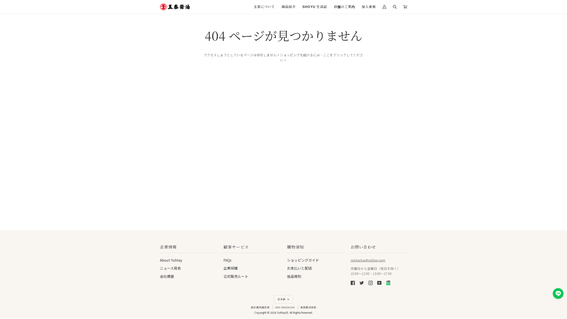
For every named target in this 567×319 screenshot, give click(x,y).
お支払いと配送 (299, 268)
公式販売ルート (235, 276)
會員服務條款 (308, 307)
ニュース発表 (170, 268)
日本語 (282, 299)
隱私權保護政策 (260, 307)
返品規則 (294, 276)
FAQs (227, 260)
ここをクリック (334, 55)
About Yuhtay (171, 260)
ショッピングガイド (303, 260)
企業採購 (230, 268)
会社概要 (167, 276)
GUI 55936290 (285, 307)
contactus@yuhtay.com (368, 260)
